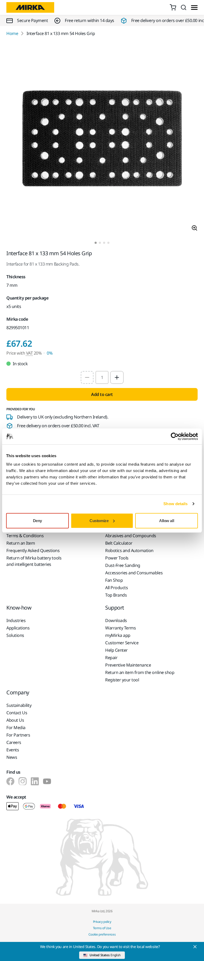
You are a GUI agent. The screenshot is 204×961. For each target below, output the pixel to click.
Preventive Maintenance (128, 665)
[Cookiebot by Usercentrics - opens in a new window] (174, 436)
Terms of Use (102, 928)
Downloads (116, 620)
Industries (16, 620)
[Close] (195, 946)
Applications (17, 628)
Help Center (116, 650)
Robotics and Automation (129, 550)
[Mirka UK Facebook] (10, 781)
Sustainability (18, 705)
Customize (99, 520)
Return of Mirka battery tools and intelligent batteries (33, 561)
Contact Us (16, 713)
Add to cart (102, 394)
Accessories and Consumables (134, 573)
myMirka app (117, 635)
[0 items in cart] (173, 7)
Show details (175, 503)
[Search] (183, 7)
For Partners (18, 735)
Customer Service (121, 643)
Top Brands (116, 595)
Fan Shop (114, 580)
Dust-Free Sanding (122, 565)
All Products (116, 587)
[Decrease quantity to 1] (87, 377)
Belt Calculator (119, 543)
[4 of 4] (108, 243)
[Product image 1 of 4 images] (102, 139)
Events (12, 750)
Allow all (166, 520)
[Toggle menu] (194, 7)
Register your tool (122, 680)
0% (49, 353)
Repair (111, 657)
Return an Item (20, 543)
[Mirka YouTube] (47, 781)
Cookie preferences (102, 934)
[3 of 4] (104, 243)
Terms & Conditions (25, 536)
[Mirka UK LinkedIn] (35, 781)
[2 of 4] (100, 243)
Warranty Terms (120, 628)
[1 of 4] (96, 243)
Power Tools (117, 558)
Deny (37, 520)
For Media (16, 727)
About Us (15, 720)
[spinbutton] (102, 377)
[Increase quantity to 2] (116, 377)
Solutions (15, 635)
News (11, 757)
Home (12, 33)
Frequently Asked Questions (33, 550)
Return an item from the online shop (139, 672)
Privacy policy (102, 921)
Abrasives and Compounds (130, 536)
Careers (13, 742)
